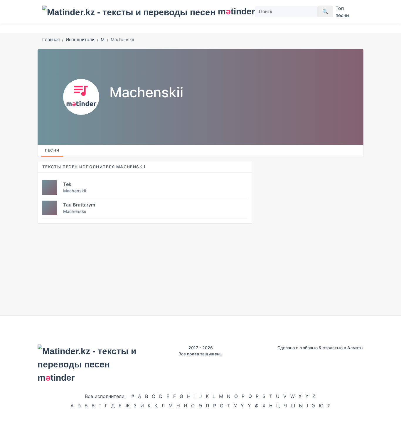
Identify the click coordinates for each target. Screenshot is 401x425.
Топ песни (342, 11)
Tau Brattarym (79, 205)
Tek (67, 184)
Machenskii (74, 190)
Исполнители (80, 39)
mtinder (232, 11)
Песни (52, 150)
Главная (51, 39)
